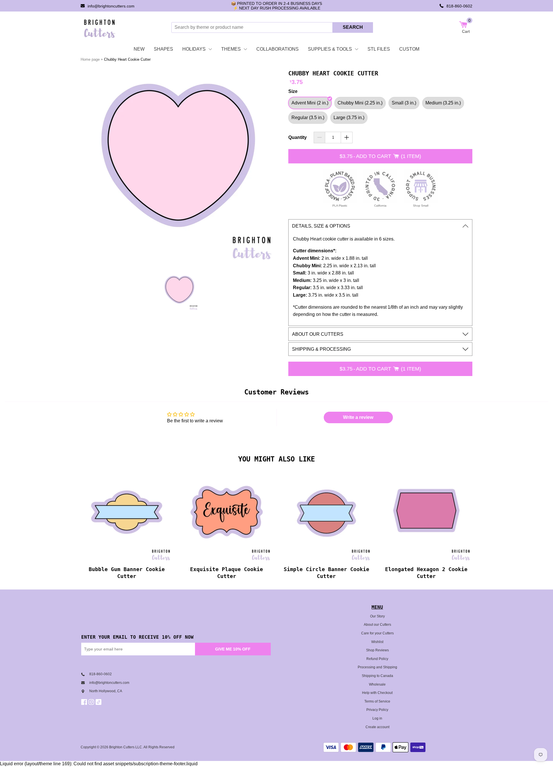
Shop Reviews (377, 650)
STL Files (379, 49)
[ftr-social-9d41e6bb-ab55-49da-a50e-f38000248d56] (99, 702)
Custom (409, 49)
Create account (377, 727)
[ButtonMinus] (319, 137)
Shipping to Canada (377, 676)
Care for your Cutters (377, 633)
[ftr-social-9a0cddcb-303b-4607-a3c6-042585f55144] (92, 702)
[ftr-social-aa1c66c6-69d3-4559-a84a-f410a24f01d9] (84, 702)
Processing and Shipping (377, 667)
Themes (231, 49)
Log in (377, 718)
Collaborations (277, 49)
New (139, 49)
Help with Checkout (377, 693)
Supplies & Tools (330, 49)
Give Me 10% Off (233, 649)
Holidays (194, 49)
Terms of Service (377, 701)
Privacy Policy (377, 710)
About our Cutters (377, 625)
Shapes (163, 49)
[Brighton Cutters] (100, 27)
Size (293, 91)
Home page (90, 59)
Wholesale (377, 684)
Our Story (377, 616)
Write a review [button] (358, 417)
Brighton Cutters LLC (125, 747)
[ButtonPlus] (347, 137)
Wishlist (377, 642)
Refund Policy (377, 659)
